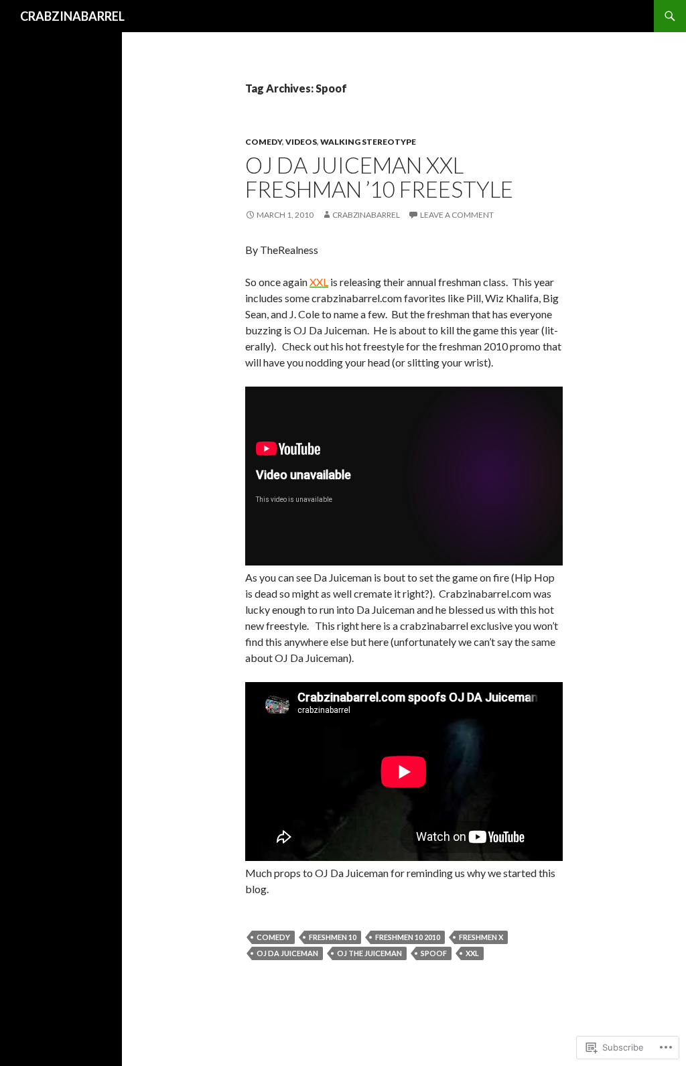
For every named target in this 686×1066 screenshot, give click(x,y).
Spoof (434, 953)
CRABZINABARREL (72, 16)
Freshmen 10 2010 (407, 937)
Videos (301, 142)
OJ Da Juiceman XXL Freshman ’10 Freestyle (379, 176)
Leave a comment (457, 215)
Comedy (263, 142)
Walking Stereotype (368, 142)
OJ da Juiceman (287, 953)
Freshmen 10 (332, 937)
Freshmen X (481, 937)
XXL (472, 953)
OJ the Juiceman (369, 953)
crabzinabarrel (366, 215)
